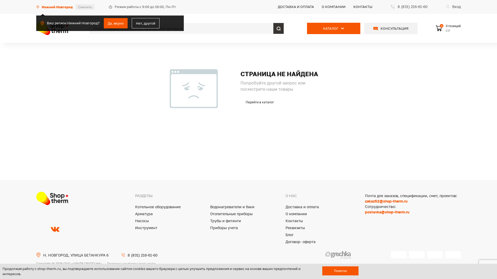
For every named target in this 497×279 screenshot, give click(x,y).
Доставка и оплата (296, 7)
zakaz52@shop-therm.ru (386, 201)
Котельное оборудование (158, 207)
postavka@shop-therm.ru (387, 212)
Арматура (144, 214)
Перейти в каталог (260, 102)
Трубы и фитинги (225, 221)
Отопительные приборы (231, 214)
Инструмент (146, 228)
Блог (290, 235)
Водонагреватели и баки (232, 207)
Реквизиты (295, 228)
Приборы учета (224, 228)
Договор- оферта (301, 241)
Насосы (142, 221)
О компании (334, 7)
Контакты (362, 7)
